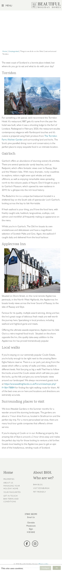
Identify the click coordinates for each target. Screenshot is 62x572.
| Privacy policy (43, 564)
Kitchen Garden (15, 139)
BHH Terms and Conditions (11, 500)
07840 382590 (31, 514)
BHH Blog (38, 485)
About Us (8, 483)
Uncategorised (13, 51)
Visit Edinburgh (41, 488)
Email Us (31, 517)
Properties (8, 479)
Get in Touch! (10, 496)
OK (57, 568)
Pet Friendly (39, 492)
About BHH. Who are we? (43, 475)
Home (4, 51)
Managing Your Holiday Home (11, 487)
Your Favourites (12, 492)
